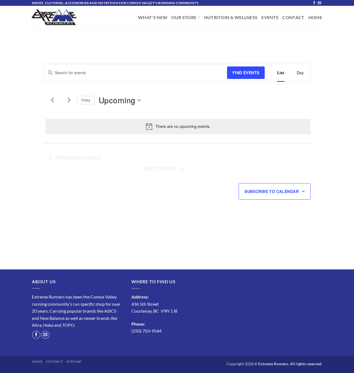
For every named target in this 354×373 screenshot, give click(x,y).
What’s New (152, 17)
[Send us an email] (319, 3)
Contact (293, 17)
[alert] (178, 126)
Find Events (246, 72)
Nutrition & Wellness (231, 17)
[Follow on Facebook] (314, 3)
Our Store (183, 17)
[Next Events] (69, 100)
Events (269, 17)
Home (315, 17)
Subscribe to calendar (271, 191)
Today (85, 99)
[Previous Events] (52, 100)
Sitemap (73, 361)
